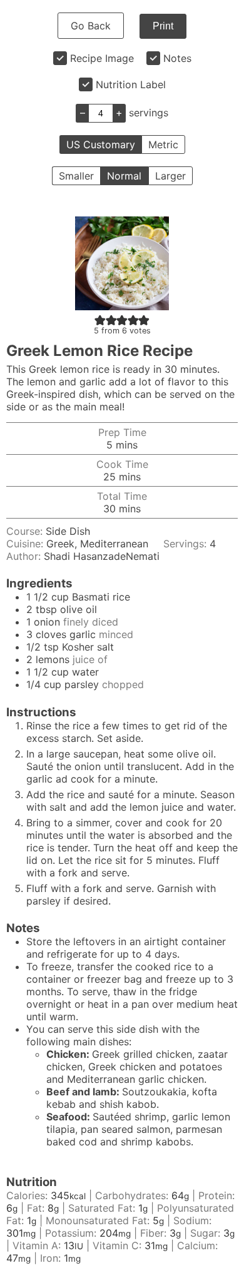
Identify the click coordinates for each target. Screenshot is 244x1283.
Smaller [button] (76, 176)
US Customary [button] (100, 144)
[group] (132, 1098)
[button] (100, 319)
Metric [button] (163, 144)
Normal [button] (124, 176)
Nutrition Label (131, 84)
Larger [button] (170, 176)
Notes (177, 58)
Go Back (91, 25)
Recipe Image (102, 58)
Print (163, 26)
